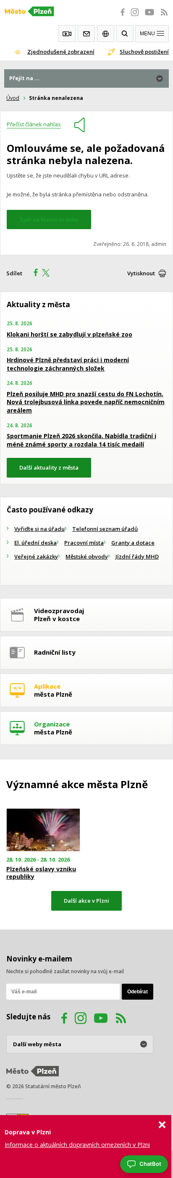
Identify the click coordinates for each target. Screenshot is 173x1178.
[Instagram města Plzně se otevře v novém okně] (135, 17)
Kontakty (86, 33)
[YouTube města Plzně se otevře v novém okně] (149, 17)
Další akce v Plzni (86, 900)
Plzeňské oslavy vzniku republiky (41, 872)
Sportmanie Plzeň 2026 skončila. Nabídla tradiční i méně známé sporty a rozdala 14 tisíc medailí (81, 440)
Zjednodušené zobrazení (60, 51)
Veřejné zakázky (36, 556)
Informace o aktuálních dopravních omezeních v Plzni (77, 1145)
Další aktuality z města (49, 467)
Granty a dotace (133, 542)
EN (105, 34)
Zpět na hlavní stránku (49, 219)
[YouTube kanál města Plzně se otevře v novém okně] (101, 1019)
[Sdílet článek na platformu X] (48, 274)
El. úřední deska (35, 542)
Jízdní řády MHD (137, 556)
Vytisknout (141, 273)
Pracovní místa (84, 542)
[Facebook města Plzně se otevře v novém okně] (120, 17)
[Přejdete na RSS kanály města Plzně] (164, 17)
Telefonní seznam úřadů (105, 529)
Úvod (12, 98)
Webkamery (67, 33)
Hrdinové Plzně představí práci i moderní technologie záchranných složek (68, 364)
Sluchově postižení (144, 51)
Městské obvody (87, 556)
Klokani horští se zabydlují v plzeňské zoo (69, 334)
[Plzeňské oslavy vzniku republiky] (43, 830)
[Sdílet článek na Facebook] (33, 274)
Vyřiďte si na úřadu (39, 529)
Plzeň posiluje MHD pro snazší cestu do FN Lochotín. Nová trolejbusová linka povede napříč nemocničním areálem (86, 402)
